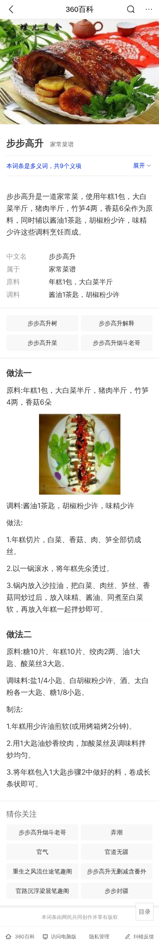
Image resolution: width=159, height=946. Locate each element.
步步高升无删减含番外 (116, 871)
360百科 (80, 9)
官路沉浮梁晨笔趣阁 (42, 890)
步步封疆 (116, 890)
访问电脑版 (63, 936)
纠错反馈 (144, 936)
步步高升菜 (42, 342)
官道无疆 (116, 851)
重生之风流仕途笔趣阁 (42, 871)
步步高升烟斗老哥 (116, 342)
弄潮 (117, 832)
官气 (42, 851)
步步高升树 (42, 323)
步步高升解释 (116, 323)
